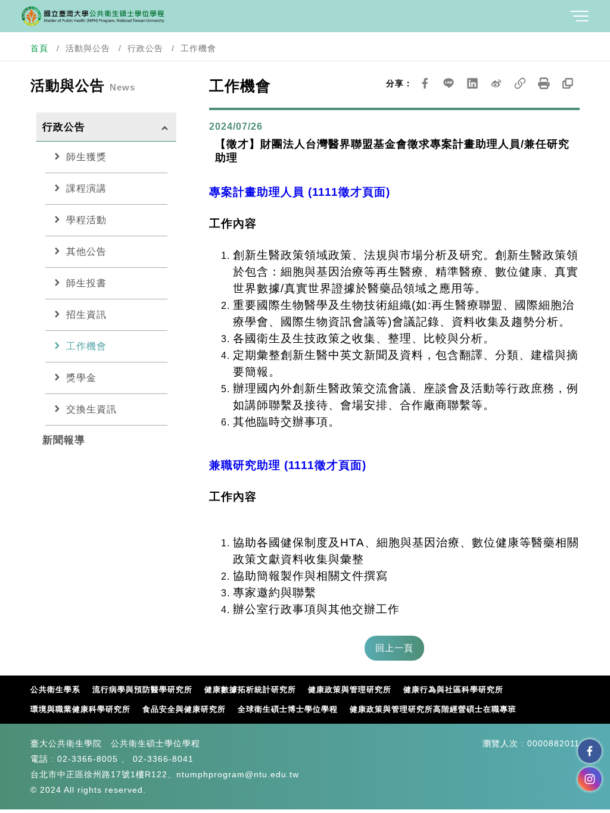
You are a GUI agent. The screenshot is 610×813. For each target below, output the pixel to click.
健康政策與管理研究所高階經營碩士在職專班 (433, 709)
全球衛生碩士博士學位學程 (288, 709)
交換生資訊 (84, 409)
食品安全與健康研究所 (184, 709)
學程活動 (79, 219)
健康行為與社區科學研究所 (453, 689)
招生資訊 (79, 314)
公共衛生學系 (55, 689)
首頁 (39, 48)
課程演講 (79, 188)
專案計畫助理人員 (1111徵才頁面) (299, 192)
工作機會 (79, 346)
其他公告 (79, 251)
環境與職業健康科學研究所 (80, 709)
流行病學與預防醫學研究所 (142, 689)
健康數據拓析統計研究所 (250, 689)
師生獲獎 (79, 156)
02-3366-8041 (163, 759)
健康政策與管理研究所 (349, 689)
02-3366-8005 (87, 759)
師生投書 (79, 283)
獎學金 (74, 377)
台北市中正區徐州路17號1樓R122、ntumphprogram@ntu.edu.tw (164, 774)
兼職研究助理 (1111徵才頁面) (287, 465)
